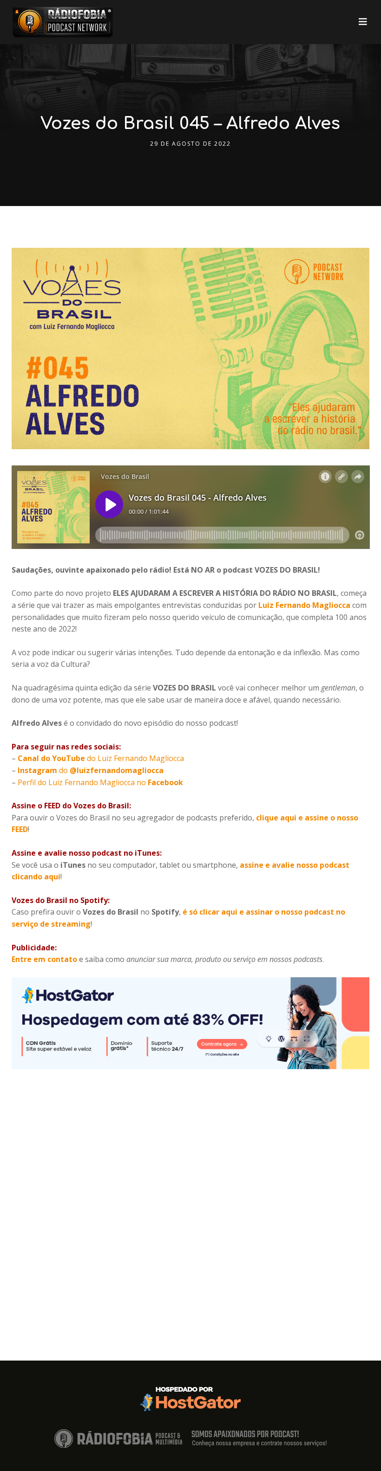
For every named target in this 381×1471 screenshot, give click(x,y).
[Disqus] (191, 1185)
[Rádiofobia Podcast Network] (63, 22)
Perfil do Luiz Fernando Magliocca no (99, 782)
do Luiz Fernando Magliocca (101, 758)
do (91, 770)
